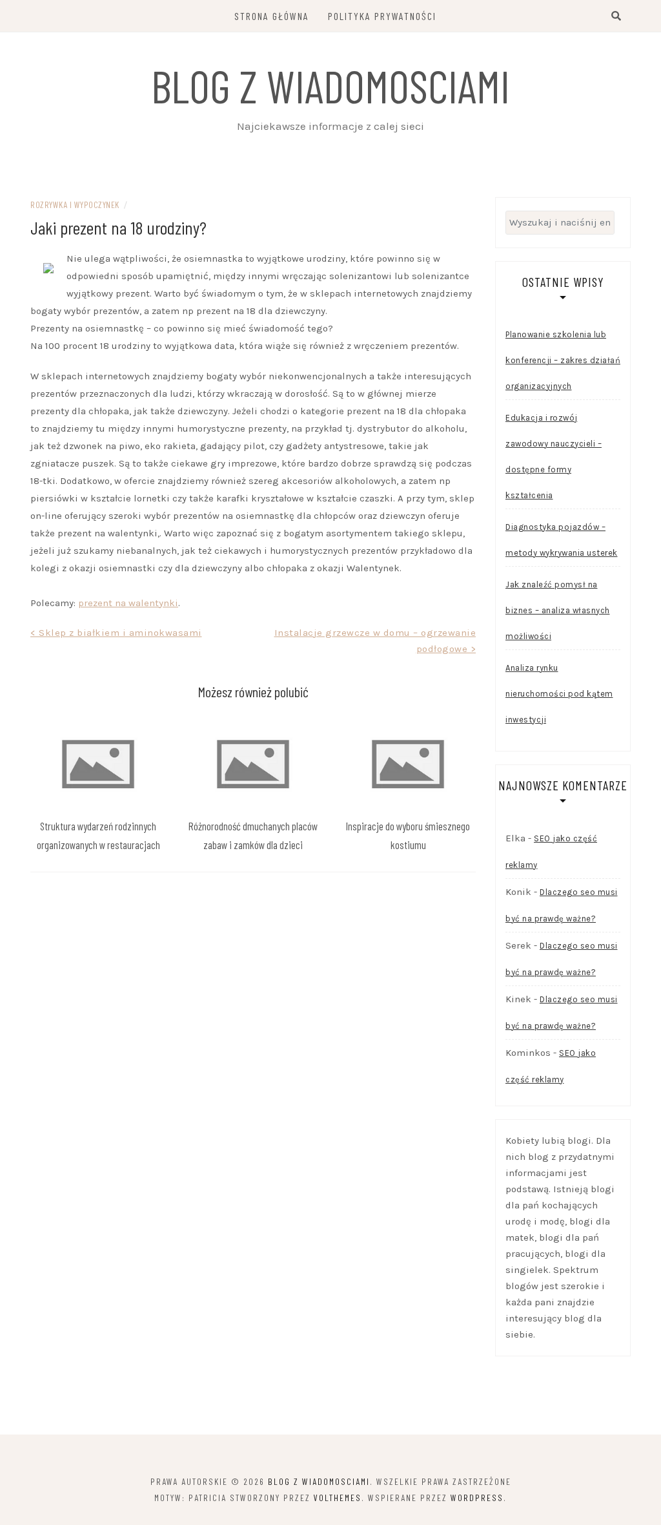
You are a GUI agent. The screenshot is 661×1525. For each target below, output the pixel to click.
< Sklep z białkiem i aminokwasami (116, 632)
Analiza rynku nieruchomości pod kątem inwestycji (559, 693)
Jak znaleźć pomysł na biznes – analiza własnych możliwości (557, 610)
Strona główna (271, 16)
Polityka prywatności (382, 16)
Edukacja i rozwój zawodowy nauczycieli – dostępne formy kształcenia (553, 456)
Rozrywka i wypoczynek (74, 204)
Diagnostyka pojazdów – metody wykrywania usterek (561, 540)
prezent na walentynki (128, 603)
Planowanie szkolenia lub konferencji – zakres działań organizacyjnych (562, 360)
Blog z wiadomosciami (330, 85)
